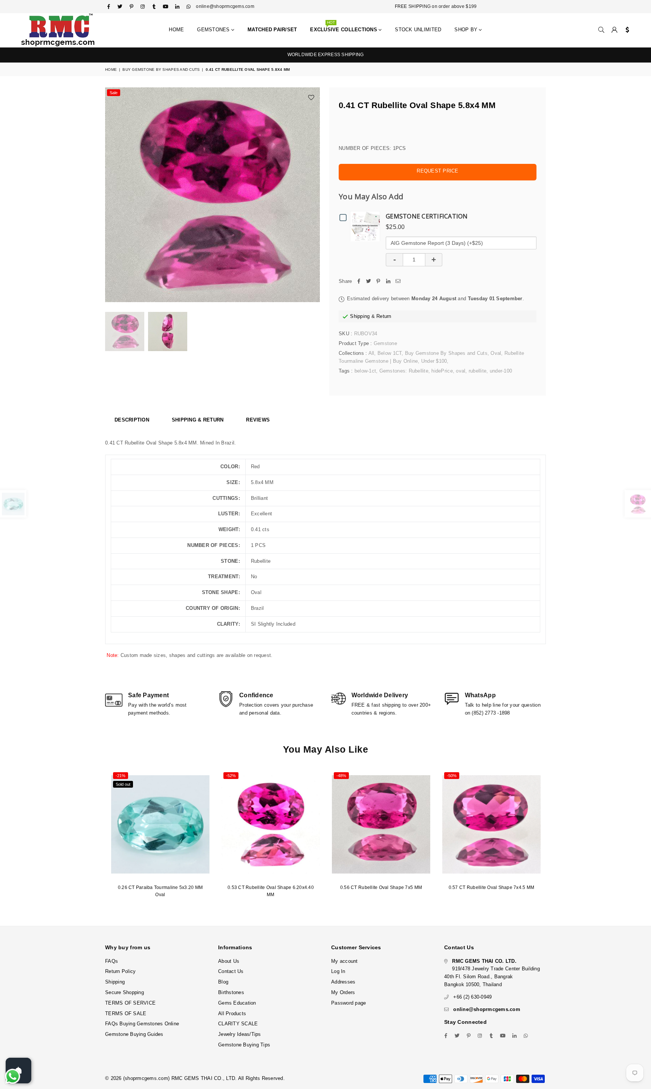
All (371, 353)
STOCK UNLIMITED (418, 29)
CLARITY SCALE (238, 1023)
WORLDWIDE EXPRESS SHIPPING (325, 54)
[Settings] (625, 30)
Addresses (343, 982)
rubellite (477, 371)
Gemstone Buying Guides (134, 1034)
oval (460, 371)
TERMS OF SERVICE (130, 1003)
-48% (341, 775)
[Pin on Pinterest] (378, 282)
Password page (348, 1003)
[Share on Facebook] (359, 282)
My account (344, 961)
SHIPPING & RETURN (197, 420)
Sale (114, 92)
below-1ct (365, 371)
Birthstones (231, 992)
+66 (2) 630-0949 (472, 997)
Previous (111, 195)
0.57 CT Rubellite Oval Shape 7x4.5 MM (492, 887)
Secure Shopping (124, 992)
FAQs (111, 961)
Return (383, 316)
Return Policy (120, 971)
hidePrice (441, 371)
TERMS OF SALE (125, 1013)
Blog (223, 982)
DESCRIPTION (132, 420)
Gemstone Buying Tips (244, 1045)
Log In (338, 971)
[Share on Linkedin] (388, 282)
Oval (496, 353)
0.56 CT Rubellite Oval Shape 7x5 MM (381, 887)
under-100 (501, 371)
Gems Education (237, 1003)
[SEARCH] (601, 30)
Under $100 (434, 361)
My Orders (343, 992)
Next (313, 195)
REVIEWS (258, 420)
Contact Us (231, 971)
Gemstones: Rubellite (403, 371)
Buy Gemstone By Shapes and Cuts (161, 69)
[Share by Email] (398, 282)
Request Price (437, 171)
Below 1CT (389, 353)
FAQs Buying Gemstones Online (142, 1023)
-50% (452, 775)
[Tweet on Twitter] (368, 282)
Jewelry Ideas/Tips (239, 1034)
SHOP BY (466, 29)
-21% (120, 775)
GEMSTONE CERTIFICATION (427, 216)
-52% (231, 775)
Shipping (360, 316)
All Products (232, 1013)
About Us (228, 961)
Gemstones (214, 29)
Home (176, 29)
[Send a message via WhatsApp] (12, 1076)
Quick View (367, 226)
